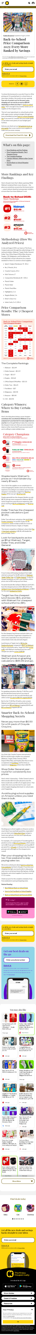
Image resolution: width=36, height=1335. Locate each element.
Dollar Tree (9, 577)
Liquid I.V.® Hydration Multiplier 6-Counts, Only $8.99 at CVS (9, 1095)
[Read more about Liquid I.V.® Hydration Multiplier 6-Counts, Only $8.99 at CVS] (9, 1087)
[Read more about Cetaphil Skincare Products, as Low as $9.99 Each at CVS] (26, 1041)
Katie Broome (8, 36)
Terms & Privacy (11, 974)
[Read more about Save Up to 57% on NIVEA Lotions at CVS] (9, 1064)
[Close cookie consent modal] (32, 1309)
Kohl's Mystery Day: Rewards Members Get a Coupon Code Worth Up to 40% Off (26, 1096)
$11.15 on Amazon (20, 843)
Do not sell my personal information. (22, 1318)
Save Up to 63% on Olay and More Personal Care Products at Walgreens (25, 1120)
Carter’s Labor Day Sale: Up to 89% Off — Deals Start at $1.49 (26, 1168)
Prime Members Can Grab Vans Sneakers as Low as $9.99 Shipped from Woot (26, 1072)
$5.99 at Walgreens (19, 503)
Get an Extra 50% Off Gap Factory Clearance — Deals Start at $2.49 (9, 1026)
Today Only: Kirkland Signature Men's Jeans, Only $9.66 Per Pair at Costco (26, 1026)
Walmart (30, 575)
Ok (18, 1321)
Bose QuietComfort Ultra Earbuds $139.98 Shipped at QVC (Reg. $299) (9, 1169)
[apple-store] (10, 1286)
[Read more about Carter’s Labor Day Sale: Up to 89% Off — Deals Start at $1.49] (26, 1161)
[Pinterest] (21, 83)
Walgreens (13, 765)
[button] (31, 1293)
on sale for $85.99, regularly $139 (21, 697)
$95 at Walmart (15, 705)
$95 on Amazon (6, 707)
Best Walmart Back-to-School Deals (16, 888)
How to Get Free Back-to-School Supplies (18, 891)
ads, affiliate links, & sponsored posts (16, 56)
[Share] (26, 83)
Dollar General (21, 577)
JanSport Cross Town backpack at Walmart (15, 589)
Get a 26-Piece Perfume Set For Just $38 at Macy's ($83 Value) (26, 1142)
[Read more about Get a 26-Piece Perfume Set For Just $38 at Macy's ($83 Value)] (26, 1134)
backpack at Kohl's (16, 591)
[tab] (12, 1218)
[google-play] (25, 1286)
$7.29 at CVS (21, 494)
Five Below (14, 763)
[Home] (7, 3)
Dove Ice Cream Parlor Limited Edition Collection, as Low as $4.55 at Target (9, 1142)
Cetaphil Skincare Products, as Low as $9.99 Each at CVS (26, 1048)
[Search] (29, 3)
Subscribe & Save (19, 833)
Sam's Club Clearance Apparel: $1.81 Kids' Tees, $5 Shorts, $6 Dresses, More (9, 1119)
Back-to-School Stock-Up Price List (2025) (18, 895)
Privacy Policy (23, 76)
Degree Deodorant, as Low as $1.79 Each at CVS (9, 1048)
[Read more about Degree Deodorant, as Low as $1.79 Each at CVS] (9, 1041)
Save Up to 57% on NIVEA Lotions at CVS (9, 1071)
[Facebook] (17, 83)
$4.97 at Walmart (27, 645)
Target (3, 577)
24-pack (13, 847)
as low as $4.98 (19, 651)
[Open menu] (3, 3)
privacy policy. (11, 1316)
